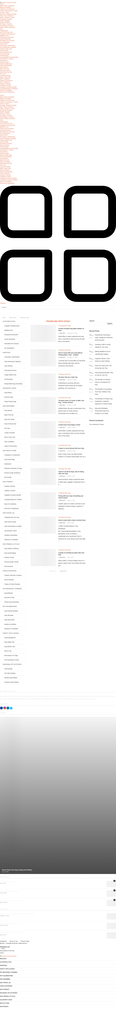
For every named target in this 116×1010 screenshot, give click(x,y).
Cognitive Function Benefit (8, 87)
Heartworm (7, 464)
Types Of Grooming (6, 80)
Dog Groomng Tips (6, 72)
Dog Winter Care (9, 646)
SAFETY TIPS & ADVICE (7, 969)
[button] (58, 94)
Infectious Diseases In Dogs (13, 468)
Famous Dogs (4, 62)
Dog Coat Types (5, 70)
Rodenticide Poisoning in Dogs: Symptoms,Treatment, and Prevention (104, 337)
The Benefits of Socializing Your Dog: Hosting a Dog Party (103, 391)
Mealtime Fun (4, 35)
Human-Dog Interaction (11, 602)
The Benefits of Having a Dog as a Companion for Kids (102, 382)
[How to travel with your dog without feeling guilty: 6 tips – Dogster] (43, 357)
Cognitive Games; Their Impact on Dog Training (11, 900)
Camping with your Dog (11, 517)
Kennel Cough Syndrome (12, 473)
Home (4, 317)
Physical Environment (7, 37)
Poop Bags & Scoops (6, 25)
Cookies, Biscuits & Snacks (13, 575)
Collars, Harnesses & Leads (9, 11)
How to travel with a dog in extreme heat (71, 520)
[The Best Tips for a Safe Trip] (43, 381)
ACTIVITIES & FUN (6, 32)
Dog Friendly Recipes (11, 611)
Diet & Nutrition (9, 580)
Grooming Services (6, 52)
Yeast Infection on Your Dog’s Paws (8, 881)
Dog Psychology (9, 459)
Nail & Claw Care (5, 77)
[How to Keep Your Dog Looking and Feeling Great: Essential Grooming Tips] (58, 795)
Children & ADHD (5, 85)
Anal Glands (4, 67)
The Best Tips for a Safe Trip (67, 377)
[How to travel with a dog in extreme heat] (43, 525)
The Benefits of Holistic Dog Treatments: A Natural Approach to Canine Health (103, 401)
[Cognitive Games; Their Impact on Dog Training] (111, 903)
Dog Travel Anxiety (10, 522)
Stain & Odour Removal (7, 27)
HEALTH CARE (4, 1003)
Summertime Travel (10, 531)
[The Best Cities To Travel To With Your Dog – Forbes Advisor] (43, 405)
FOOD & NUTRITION (6, 986)
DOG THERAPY (5, 82)
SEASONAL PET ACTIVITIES (8, 993)
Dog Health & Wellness (11, 548)
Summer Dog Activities (11, 682)
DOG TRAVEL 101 (5, 982)
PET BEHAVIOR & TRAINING (8, 972)
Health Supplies (5, 20)
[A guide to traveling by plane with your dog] (43, 557)
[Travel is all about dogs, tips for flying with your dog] (43, 476)
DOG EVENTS (12, 317)
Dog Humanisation (10, 553)
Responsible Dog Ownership (9, 57)
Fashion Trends (9, 557)
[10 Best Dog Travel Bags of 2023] (43, 429)
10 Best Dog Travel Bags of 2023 (69, 425)
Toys (1, 29)
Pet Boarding (4, 55)
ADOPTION (3, 44)
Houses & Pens (5, 22)
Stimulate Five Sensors (7, 40)
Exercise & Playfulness (7, 92)
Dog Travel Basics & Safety (13, 526)
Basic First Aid (4, 69)
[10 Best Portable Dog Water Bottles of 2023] (43, 333)
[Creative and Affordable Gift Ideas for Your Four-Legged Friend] (111, 893)
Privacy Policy (25, 941)
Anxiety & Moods (5, 84)
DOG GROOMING (6, 65)
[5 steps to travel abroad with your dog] (43, 453)
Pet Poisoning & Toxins (11, 660)
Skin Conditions (5, 79)
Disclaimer (3, 941)
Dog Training (4, 50)
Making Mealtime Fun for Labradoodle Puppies (11, 933)
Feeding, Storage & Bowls (8, 14)
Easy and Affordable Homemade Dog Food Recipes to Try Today (102, 411)
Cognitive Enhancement (7, 34)
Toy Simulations (5, 42)
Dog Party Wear (9, 620)
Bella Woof (62, 333)
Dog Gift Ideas (8, 615)
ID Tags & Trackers (6, 24)
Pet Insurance (8, 566)
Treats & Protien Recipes (12, 584)
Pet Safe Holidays (10, 673)
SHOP (2, 4)
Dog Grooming (4, 54)
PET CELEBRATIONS (6, 975)
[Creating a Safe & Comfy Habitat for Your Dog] (111, 926)
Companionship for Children (9, 88)
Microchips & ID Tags (11, 655)
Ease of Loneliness (6, 90)
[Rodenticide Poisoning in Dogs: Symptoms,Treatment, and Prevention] (111, 916)
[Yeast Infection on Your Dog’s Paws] (111, 884)
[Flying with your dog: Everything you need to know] (43, 500)
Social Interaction (5, 39)
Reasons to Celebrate (11, 539)
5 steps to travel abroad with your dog (71, 448)
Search (91, 321)
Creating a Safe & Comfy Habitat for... (9, 923)
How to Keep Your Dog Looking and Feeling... (17, 870)
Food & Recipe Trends (11, 562)
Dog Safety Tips (9, 642)
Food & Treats (4, 12)
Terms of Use (13, 941)
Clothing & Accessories (7, 9)
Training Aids (4, 30)
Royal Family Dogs (6, 64)
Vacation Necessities (10, 535)
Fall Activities (8, 669)
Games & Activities (10, 624)
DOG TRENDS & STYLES (7, 996)
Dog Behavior (8, 593)
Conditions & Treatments (12, 455)
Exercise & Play (9, 597)
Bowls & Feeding (5, 7)
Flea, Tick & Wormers (7, 16)
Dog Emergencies (10, 637)
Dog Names (3, 60)
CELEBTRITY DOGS (6, 59)
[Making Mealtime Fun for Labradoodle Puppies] (111, 935)
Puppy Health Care (6, 49)
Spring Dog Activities (10, 677)
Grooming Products (6, 19)
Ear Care (3, 74)
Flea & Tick (7, 651)
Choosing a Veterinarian (7, 45)
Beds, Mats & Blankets (7, 6)
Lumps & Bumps (5, 75)
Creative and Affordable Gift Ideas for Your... (11, 891)
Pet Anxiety (7, 477)
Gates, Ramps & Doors (7, 17)
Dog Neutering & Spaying (8, 47)
